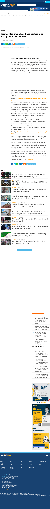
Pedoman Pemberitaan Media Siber (18, 493)
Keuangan (16, 9)
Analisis (21, 461)
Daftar (48, 1)
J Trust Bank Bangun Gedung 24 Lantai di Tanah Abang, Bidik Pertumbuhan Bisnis (40, 334)
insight (4, 9)
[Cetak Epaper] (39, 10)
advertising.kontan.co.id (7, 489)
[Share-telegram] (11, 44)
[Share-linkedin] (9, 44)
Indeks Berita (24, 249)
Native (40, 464)
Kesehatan (12, 468)
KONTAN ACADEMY (11, 0)
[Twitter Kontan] (47, 455)
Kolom (21, 464)
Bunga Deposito (32, 465)
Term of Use (9, 493)
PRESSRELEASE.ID (19, 0)
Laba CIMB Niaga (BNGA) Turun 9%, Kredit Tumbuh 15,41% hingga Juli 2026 (42, 327)
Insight (21, 465)
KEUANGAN (3, 30)
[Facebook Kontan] (46, 455)
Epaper (2, 0)
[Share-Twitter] (4, 44)
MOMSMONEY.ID (32, 0)
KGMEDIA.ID (38, 0)
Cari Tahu (11, 470)
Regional (11, 465)
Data (8, 13)
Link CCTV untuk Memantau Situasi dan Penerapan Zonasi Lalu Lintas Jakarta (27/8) (41, 361)
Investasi (10, 9)
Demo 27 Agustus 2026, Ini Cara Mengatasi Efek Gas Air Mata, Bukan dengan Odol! (41, 369)
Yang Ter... (11, 467)
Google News (31, 159)
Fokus (11, 464)
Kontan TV (21, 467)
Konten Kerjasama (42, 461)
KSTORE (6, 0)
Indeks (46, 170)
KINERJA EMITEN (25, 0)
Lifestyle (3, 13)
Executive (21, 463)
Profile (5, 493)
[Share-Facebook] (2, 44)
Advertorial (41, 465)
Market (30, 461)
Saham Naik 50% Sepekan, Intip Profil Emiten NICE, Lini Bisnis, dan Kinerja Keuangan (41, 354)
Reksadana (31, 463)
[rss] (14, 44)
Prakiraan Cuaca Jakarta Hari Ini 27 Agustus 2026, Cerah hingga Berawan (42, 375)
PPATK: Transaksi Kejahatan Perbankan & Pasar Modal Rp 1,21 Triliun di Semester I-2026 (41, 320)
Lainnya (47, 13)
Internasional (10, 11)
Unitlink (30, 464)
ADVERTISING (42, 0)
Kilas (40, 463)
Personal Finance (19, 11)
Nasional (3, 11)
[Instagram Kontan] (49, 455)
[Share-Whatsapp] (6, 44)
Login (43, 1)
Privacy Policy (26, 493)
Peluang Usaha (2, 468)
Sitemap (1, 493)
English (11, 461)
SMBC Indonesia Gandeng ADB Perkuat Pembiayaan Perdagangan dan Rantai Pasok (41, 342)
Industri (22, 9)
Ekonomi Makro (32, 467)
